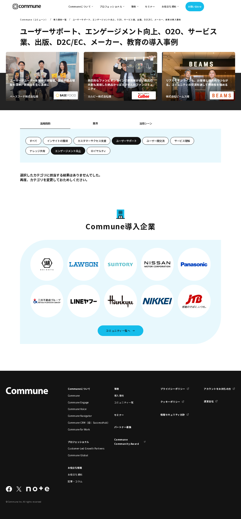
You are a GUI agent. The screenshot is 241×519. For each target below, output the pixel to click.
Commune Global (78, 455)
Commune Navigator (80, 416)
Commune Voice (77, 409)
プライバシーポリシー (173, 388)
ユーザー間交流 (155, 141)
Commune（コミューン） (34, 19)
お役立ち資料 (75, 474)
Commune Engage (78, 402)
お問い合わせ (194, 6)
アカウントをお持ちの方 (217, 388)
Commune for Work (79, 429)
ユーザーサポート (126, 141)
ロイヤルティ (98, 151)
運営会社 (209, 401)
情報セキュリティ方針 (173, 414)
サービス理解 (182, 141)
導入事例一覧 (60, 19)
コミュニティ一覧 (124, 402)
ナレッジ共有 (37, 151)
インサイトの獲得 (57, 141)
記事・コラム (75, 481)
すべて (33, 141)
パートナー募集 (123, 427)
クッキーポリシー (170, 401)
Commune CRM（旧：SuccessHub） (83, 422)
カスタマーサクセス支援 (92, 141)
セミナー (150, 6)
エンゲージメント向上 (68, 151)
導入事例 (119, 395)
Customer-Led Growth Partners (83, 448)
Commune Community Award (126, 441)
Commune (74, 395)
